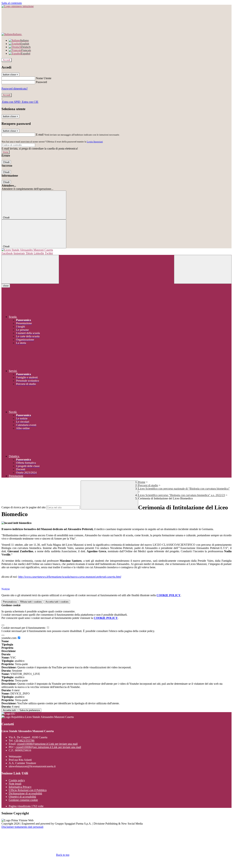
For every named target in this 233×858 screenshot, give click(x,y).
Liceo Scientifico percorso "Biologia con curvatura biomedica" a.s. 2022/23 (181, 495)
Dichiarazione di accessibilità (25, 793)
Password (41, 82)
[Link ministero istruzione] (17, 6)
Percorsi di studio (148, 485)
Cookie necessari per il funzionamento (23, 627)
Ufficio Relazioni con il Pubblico (28, 790)
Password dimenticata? (14, 88)
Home (141, 482)
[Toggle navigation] (30, 269)
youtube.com (9, 637)
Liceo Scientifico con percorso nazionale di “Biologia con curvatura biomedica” (184, 488)
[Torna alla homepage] (116, 250)
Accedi (6, 60)
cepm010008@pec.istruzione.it (48, 747)
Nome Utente (43, 78)
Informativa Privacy (20, 786)
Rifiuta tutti (31, 601)
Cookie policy (17, 780)
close (6, 285)
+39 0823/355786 (24, 740)
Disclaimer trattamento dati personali (22, 826)
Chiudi (6, 162)
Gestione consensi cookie (23, 800)
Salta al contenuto (11, 3)
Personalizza (10, 601)
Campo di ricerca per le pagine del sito (23, 507)
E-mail (40, 134)
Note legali (15, 783)
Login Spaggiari (95, 141)
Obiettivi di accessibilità (22, 796)
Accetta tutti (57, 601)
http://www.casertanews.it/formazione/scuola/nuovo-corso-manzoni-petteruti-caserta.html (69, 576)
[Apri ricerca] (203, 269)
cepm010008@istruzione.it (47, 743)
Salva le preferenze (29, 710)
